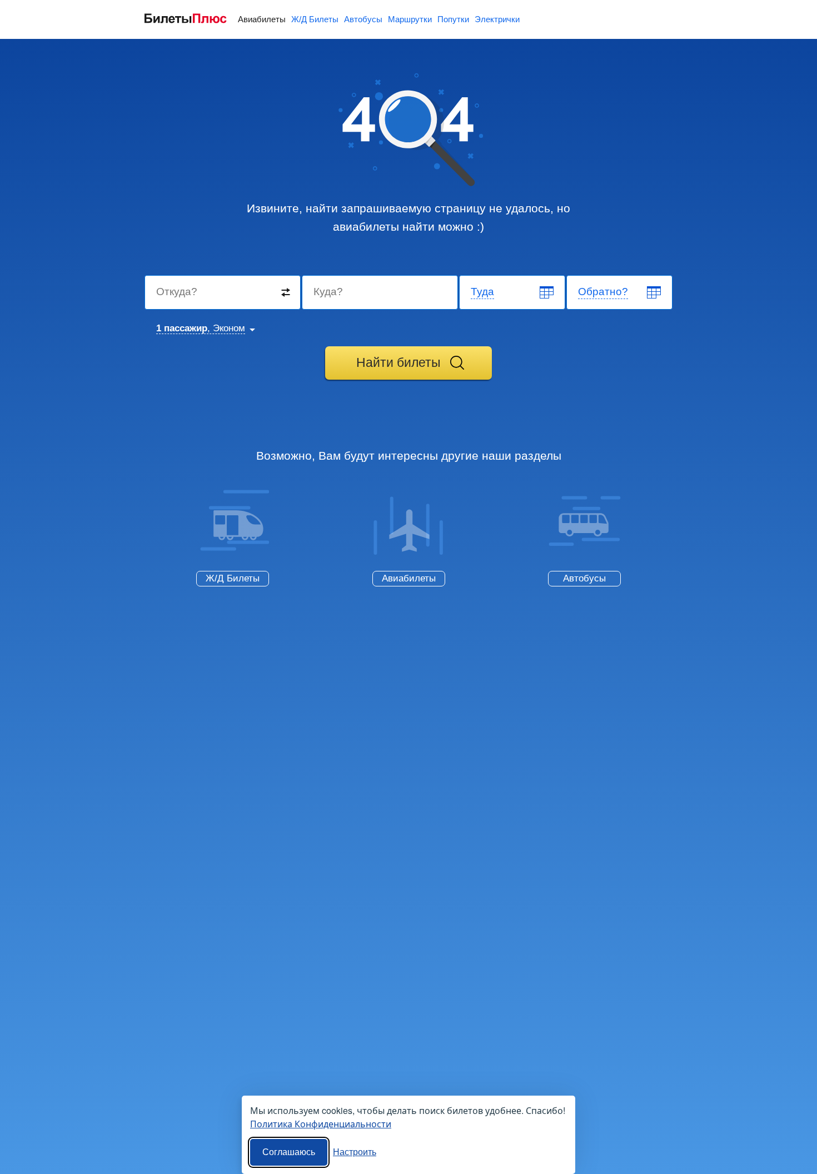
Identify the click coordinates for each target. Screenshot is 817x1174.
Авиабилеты (262, 19)
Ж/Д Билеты (314, 19)
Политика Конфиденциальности (320, 1123)
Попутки (453, 19)
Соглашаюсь (288, 1152)
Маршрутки (410, 19)
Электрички (497, 19)
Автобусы (363, 19)
